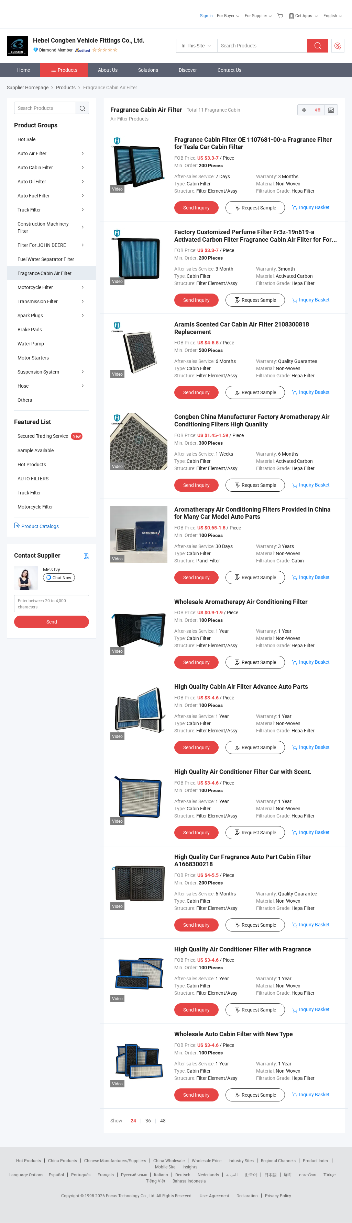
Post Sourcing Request (337, 46)
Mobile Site (165, 1166)
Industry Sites (241, 1160)
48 (163, 1120)
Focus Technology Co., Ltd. (131, 1195)
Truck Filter (29, 209)
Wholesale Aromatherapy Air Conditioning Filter (241, 601)
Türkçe (329, 1174)
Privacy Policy (278, 1195)
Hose (23, 385)
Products (67, 70)
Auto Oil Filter (32, 181)
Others (25, 400)
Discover (188, 70)
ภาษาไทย (307, 1174)
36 (148, 1120)
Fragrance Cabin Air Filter (45, 273)
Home (23, 70)
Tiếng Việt (155, 1181)
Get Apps (303, 15)
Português (80, 1174)
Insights (190, 1166)
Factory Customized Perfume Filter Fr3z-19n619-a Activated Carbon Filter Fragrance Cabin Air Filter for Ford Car (254, 239)
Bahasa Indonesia (189, 1181)
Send (51, 621)
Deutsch (182, 1174)
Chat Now (62, 577)
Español (56, 1174)
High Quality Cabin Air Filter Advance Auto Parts (241, 686)
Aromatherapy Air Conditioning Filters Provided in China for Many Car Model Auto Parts (252, 513)
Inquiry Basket (314, 207)
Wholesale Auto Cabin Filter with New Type (233, 1034)
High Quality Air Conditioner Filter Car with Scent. (242, 771)
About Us (108, 70)
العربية (232, 1174)
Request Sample (259, 207)
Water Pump (31, 343)
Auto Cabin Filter (35, 167)
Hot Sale (26, 139)
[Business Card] (86, 555)
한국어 (251, 1174)
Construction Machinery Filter (43, 227)
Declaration (247, 1195)
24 (133, 1120)
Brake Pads (30, 329)
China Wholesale (169, 1160)
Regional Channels (278, 1160)
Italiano (161, 1174)
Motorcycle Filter (35, 287)
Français (106, 1174)
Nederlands (208, 1174)
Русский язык (134, 1174)
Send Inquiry (196, 207)
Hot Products (28, 1160)
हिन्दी (288, 1174)
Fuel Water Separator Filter (46, 259)
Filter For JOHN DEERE (42, 245)
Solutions (148, 70)
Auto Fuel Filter (34, 195)
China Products (62, 1160)
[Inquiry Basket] (281, 15)
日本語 (270, 1174)
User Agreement (214, 1195)
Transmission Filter (38, 301)
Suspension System (38, 371)
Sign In (206, 15)
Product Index (316, 1160)
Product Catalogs (40, 526)
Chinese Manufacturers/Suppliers (115, 1160)
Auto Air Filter (32, 153)
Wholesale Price (206, 1160)
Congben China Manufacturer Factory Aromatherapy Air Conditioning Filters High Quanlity (252, 420)
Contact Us (229, 70)
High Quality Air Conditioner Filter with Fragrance (242, 949)
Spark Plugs (30, 315)
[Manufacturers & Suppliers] (51, 13)
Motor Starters (33, 357)
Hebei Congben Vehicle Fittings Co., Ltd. (88, 40)
